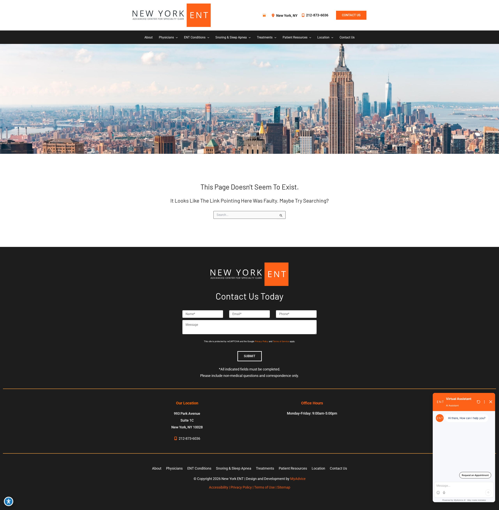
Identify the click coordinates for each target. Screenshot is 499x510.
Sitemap (283, 487)
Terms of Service (281, 341)
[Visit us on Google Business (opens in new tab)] (264, 15)
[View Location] (273, 15)
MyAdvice (298, 479)
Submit (249, 356)
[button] (349, 15)
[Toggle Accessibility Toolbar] (8, 501)
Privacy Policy (261, 341)
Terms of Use (264, 487)
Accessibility (218, 487)
